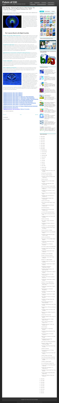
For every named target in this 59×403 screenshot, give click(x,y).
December (43, 150)
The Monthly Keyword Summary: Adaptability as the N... (46, 339)
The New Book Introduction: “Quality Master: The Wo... (47, 319)
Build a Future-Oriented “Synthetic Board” (48, 186)
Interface (45, 82)
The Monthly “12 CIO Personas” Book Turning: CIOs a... (47, 210)
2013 (42, 387)
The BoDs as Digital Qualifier (46, 361)
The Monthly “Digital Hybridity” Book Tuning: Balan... (47, 198)
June (43, 160)
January (43, 169)
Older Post (36, 114)
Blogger (36, 399)
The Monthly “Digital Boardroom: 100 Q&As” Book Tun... (47, 269)
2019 (42, 148)
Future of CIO (9, 2)
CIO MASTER (44, 2)
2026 (42, 136)
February (43, 167)
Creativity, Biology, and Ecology (46, 355)
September (44, 155)
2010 (42, 392)
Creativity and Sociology (45, 200)
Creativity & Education (45, 348)
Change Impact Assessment (46, 314)
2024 (42, 140)
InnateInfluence (46, 76)
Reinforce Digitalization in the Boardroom (9, 67)
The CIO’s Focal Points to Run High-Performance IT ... (47, 274)
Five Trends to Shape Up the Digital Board (48, 246)
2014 (42, 385)
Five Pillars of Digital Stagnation (46, 174)
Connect (53, 11)
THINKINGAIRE (37, 2)
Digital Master (51, 2)
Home (31, 2)
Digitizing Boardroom (41, 4)
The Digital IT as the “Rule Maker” (47, 253)
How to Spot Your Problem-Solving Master (48, 341)
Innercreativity (46, 114)
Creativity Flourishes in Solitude (46, 230)
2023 (42, 141)
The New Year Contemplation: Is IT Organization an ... (47, 368)
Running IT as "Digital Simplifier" (46, 259)
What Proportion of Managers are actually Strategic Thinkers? (49, 103)
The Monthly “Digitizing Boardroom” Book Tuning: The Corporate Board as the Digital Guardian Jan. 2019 (19, 8)
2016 (42, 382)
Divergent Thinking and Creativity (46, 255)
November (43, 151)
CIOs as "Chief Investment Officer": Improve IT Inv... (47, 322)
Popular (42, 11)
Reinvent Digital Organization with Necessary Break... (47, 302)
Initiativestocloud (47, 88)
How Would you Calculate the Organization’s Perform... (46, 267)
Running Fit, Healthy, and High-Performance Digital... (46, 344)
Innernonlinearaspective (45, 207)
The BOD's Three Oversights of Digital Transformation (12, 35)
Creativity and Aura (44, 179)
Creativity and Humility (45, 218)
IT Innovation (32, 4)
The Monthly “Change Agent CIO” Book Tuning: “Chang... (47, 235)
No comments (13, 10)
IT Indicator (46, 108)
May (42, 162)
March (43, 165)
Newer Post (4, 114)
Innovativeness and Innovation (46, 173)
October (43, 153)
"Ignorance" (46, 120)
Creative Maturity (44, 326)
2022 (42, 143)
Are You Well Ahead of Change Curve (47, 363)
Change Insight (51, 4)
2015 (42, 384)
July (42, 158)
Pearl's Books (47, 11)
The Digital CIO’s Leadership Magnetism (48, 225)
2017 (42, 380)
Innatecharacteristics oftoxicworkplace (47, 95)
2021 (42, 145)
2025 (42, 138)
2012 (42, 389)
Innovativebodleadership (48, 69)
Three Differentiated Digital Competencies (48, 357)
